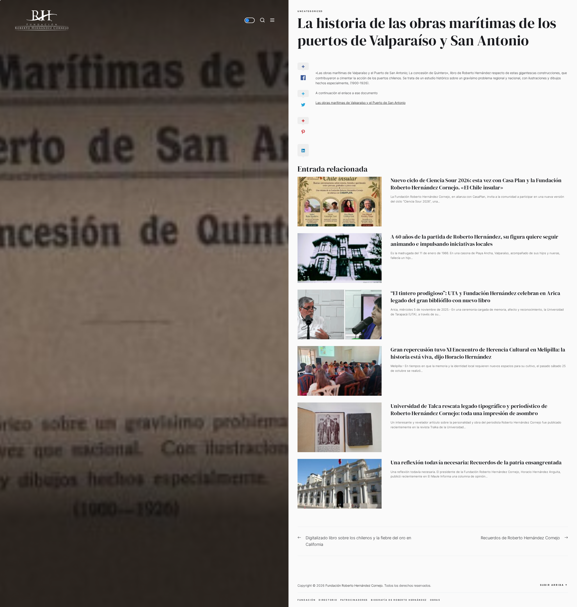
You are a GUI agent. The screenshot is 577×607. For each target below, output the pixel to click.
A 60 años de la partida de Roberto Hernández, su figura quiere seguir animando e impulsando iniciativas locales (474, 240)
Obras (435, 600)
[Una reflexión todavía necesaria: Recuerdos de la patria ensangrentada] (340, 484)
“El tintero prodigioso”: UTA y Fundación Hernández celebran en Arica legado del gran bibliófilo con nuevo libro (475, 296)
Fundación (307, 600)
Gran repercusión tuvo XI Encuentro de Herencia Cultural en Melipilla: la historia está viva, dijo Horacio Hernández (478, 353)
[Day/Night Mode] (249, 20)
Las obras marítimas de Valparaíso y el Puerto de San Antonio (360, 103)
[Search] (262, 20)
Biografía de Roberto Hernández (399, 600)
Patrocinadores (354, 600)
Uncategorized (310, 11)
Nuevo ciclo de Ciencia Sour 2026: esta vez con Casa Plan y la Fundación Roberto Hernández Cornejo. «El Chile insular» (476, 184)
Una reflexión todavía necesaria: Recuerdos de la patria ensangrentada (476, 462)
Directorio (328, 600)
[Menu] (272, 20)
